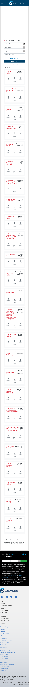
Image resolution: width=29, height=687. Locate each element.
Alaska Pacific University (9, 391)
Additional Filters (15, 58)
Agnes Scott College (10, 217)
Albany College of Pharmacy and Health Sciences (12, 429)
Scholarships (3, 638)
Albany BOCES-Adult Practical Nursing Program (12, 410)
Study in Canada (4, 645)
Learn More (14, 80)
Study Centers (4, 610)
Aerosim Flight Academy (11, 199)
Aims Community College (10, 292)
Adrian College (8, 72)
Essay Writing (4, 627)
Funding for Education (6, 640)
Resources (3, 616)
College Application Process (8, 652)
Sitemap (2, 623)
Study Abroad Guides (6, 605)
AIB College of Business (11, 255)
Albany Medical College (9, 465)
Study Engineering (5, 662)
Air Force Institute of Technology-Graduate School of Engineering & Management (11, 314)
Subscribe (23, 561)
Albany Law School (10, 447)
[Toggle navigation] (2, 3)
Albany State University (10, 483)
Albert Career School (8, 501)
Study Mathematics (5, 666)
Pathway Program (5, 654)
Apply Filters (15, 61)
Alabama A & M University (11, 335)
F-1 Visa (2, 631)
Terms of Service (4, 620)
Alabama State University (9, 353)
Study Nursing (4, 656)
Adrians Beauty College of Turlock (11, 90)
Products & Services (5, 612)
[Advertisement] (14, 22)
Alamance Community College (10, 372)
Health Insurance (4, 668)
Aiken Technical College (9, 273)
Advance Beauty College (9, 109)
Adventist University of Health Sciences (11, 182)
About (1, 601)
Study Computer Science (7, 664)
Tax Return (3, 670)
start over (15, 64)
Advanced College (9, 144)
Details (20, 79)
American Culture (5, 650)
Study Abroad (3, 647)
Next (23, 536)
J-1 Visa (2, 629)
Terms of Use (12, 575)
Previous (7, 536)
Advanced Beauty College (11, 127)
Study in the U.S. (4, 643)
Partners (2, 603)
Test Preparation (4, 633)
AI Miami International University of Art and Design (11, 236)
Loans (1, 635)
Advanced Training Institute (9, 163)
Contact (8, 79)
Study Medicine (4, 658)
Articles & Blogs (4, 618)
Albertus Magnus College (9, 520)
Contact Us (3, 608)
